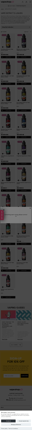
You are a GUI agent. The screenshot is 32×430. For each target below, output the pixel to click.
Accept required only (24, 421)
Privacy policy (4, 428)
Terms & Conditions (13, 428)
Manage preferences (16, 424)
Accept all (8, 421)
